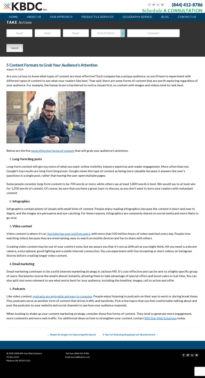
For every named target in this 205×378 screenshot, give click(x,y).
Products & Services (97, 16)
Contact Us (187, 16)
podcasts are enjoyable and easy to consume (62, 296)
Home (13, 16)
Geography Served (137, 16)
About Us (34, 16)
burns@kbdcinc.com (80, 357)
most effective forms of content (52, 150)
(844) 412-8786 (187, 4)
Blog (165, 16)
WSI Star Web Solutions (160, 318)
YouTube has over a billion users (68, 233)
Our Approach (61, 16)
